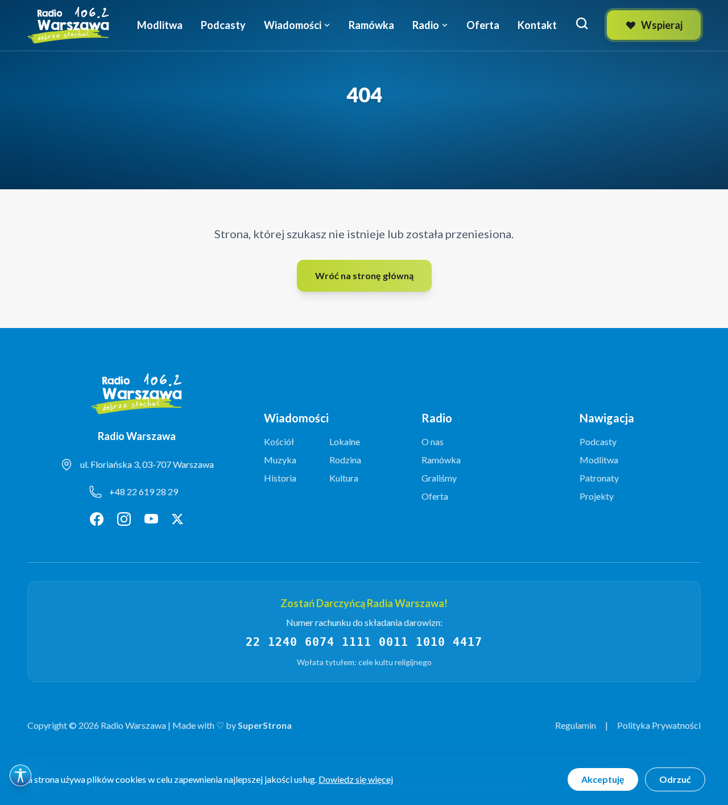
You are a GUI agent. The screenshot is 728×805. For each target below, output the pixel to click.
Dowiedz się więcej (355, 779)
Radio (425, 25)
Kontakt (537, 25)
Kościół (279, 441)
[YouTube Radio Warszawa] (151, 519)
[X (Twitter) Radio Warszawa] (177, 519)
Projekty (597, 496)
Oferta (482, 25)
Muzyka (280, 459)
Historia (280, 477)
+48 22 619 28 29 (143, 491)
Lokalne (344, 441)
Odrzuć (675, 779)
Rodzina (345, 459)
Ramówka (371, 25)
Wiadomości (292, 25)
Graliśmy (439, 477)
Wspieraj (661, 25)
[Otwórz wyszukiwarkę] (582, 23)
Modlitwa (160, 25)
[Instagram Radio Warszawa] (124, 519)
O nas (432, 441)
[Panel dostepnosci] (20, 775)
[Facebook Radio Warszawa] (97, 519)
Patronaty (599, 477)
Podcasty (223, 25)
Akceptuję (602, 779)
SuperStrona (265, 725)
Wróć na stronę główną (364, 275)
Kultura (343, 477)
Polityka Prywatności (659, 725)
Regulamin (575, 725)
